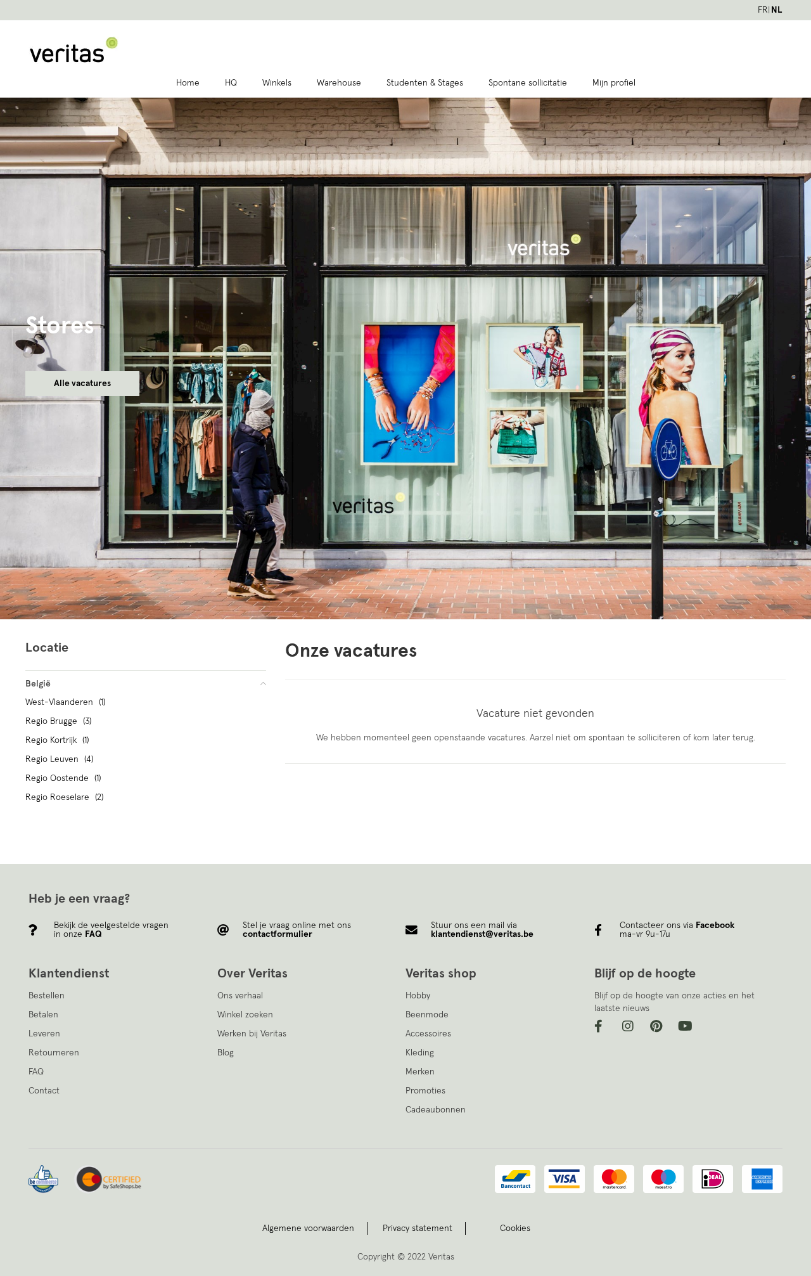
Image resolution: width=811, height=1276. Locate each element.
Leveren (44, 1033)
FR (763, 10)
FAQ (36, 1071)
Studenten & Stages (424, 83)
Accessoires (428, 1033)
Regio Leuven (59, 759)
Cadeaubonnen (436, 1109)
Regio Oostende (63, 778)
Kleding (420, 1052)
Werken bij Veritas (251, 1033)
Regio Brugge (58, 721)
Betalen (43, 1014)
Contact (44, 1090)
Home (188, 83)
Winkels (276, 83)
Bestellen (47, 995)
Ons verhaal (240, 995)
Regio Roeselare (64, 797)
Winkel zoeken (245, 1014)
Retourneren (54, 1052)
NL (776, 10)
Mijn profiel (613, 83)
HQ (231, 83)
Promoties (425, 1090)
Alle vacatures (82, 383)
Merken (420, 1071)
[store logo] (153, 50)
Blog (225, 1052)
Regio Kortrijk (57, 740)
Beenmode (427, 1014)
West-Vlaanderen (65, 702)
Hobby (418, 995)
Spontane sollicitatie (528, 83)
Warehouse (339, 83)
